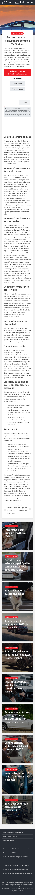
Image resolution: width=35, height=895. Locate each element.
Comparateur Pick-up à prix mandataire (16, 857)
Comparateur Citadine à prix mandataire (16, 849)
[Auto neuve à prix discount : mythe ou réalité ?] (17, 536)
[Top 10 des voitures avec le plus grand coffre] (17, 596)
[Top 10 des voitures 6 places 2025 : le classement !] (17, 810)
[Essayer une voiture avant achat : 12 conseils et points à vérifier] (17, 688)
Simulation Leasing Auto (11, 840)
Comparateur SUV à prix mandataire (15, 853)
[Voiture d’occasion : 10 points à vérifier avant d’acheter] (17, 779)
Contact (20, 891)
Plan (24, 889)
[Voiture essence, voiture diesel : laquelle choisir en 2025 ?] (17, 749)
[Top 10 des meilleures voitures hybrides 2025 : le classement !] (17, 657)
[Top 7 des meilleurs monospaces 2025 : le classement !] (17, 627)
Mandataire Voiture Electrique (13, 832)
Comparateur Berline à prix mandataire (16, 865)
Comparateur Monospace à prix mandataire (17, 873)
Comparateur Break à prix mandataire (15, 869)
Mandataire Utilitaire (10, 836)
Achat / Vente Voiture (17, 33)
